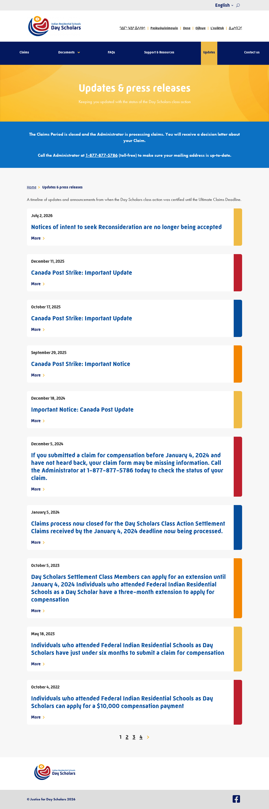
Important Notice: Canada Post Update (82, 409)
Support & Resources (159, 52)
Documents (66, 52)
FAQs (111, 52)
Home (31, 187)
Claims (24, 52)
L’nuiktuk (217, 28)
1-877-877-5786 (102, 155)
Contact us (252, 52)
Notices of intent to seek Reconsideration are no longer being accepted (126, 227)
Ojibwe (200, 28)
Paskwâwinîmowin (164, 28)
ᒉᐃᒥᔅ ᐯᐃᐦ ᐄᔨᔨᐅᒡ (132, 28)
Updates (209, 52)
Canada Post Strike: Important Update (81, 272)
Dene (186, 28)
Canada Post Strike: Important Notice (80, 363)
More (36, 238)
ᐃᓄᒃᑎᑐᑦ (235, 28)
